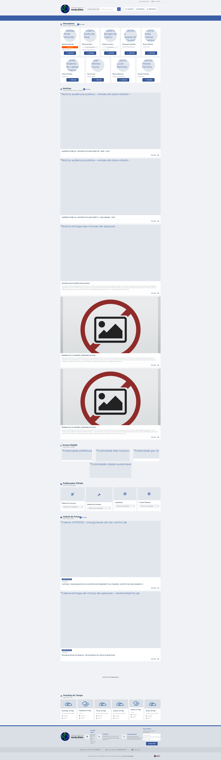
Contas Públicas (144, 502)
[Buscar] (119, 9)
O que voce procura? (93, 9)
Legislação (119, 502)
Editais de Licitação (94, 504)
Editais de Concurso (69, 503)
